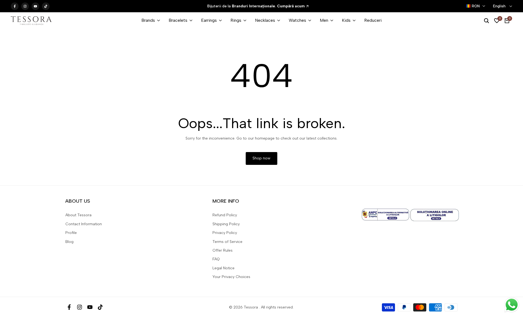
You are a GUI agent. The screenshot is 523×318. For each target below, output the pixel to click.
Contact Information (83, 224)
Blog (69, 241)
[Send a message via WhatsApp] (511, 304)
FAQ (216, 259)
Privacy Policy (224, 232)
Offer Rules (222, 250)
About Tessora (78, 215)
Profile (71, 232)
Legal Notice (223, 268)
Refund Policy (224, 215)
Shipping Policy (226, 224)
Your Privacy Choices (231, 276)
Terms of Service (227, 241)
